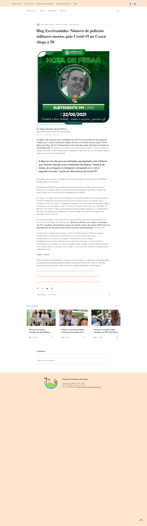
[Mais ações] (109, 24)
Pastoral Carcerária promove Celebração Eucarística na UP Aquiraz (73, 330)
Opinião (42, 11)
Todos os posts (31, 11)
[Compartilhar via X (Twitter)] (42, 288)
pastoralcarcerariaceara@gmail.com (89, 387)
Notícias (63, 11)
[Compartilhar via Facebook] (37, 288)
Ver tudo (117, 306)
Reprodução (52, 11)
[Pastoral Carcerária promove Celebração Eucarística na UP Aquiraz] (73, 318)
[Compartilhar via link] (52, 288)
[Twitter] (135, 4)
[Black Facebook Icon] (130, 4)
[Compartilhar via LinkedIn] (47, 288)
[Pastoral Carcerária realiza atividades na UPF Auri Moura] (106, 318)
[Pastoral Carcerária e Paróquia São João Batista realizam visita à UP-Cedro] (41, 318)
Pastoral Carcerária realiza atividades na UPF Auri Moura (106, 330)
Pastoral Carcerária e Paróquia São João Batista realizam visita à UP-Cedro (39, 330)
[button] (118, 11)
